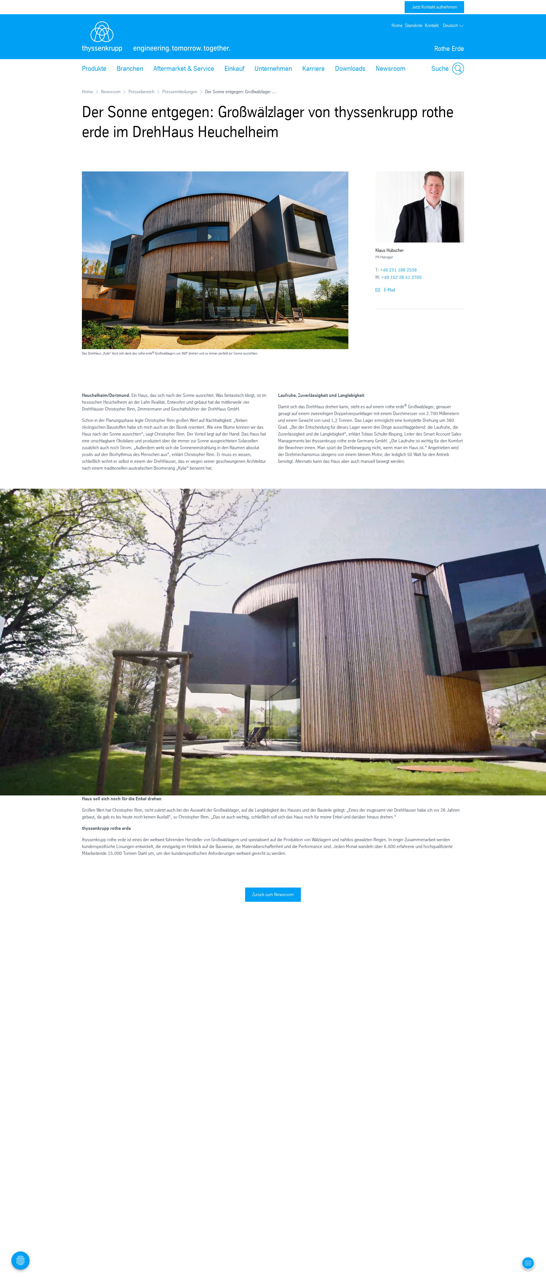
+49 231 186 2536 (398, 270)
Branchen (130, 68)
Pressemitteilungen (179, 91)
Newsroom (391, 68)
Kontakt (432, 25)
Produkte (94, 68)
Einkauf (234, 68)
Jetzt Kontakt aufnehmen (434, 7)
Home (397, 25)
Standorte (414, 25)
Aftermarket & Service (183, 68)
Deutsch (450, 25)
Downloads (350, 68)
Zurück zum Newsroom (273, 894)
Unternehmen (273, 68)
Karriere (313, 68)
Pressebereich (141, 91)
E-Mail (389, 290)
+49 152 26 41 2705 (401, 277)
